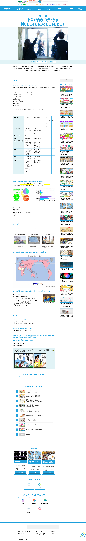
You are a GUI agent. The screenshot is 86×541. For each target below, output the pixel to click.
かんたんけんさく (50, 9)
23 (17, 351)
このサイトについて (38, 531)
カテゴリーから (30, 9)
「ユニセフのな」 (26, 184)
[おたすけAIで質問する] (40, 1)
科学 (25, 4)
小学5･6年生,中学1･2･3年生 (41, 61)
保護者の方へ (60, 4)
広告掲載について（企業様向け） (41, 534)
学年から (40, 9)
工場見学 (50, 4)
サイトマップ (53, 533)
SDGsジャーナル (21, 343)
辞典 (54, 4)
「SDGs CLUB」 (47, 184)
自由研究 (21, 4)
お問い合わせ (20, 536)
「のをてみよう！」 (24, 87)
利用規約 (52, 531)
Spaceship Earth (21, 345)
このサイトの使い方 (80, 9)
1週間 (55, 61)
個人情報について (21, 533)
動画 (29, 4)
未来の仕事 (39, 4)
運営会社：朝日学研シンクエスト (24, 531)
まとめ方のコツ (71, 8)
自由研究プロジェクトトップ (7, 9)
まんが (45, 4)
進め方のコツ (60, 8)
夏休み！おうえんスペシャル (19, 9)
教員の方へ (66, 4)
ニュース (34, 4)
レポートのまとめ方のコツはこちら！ (34, 375)
